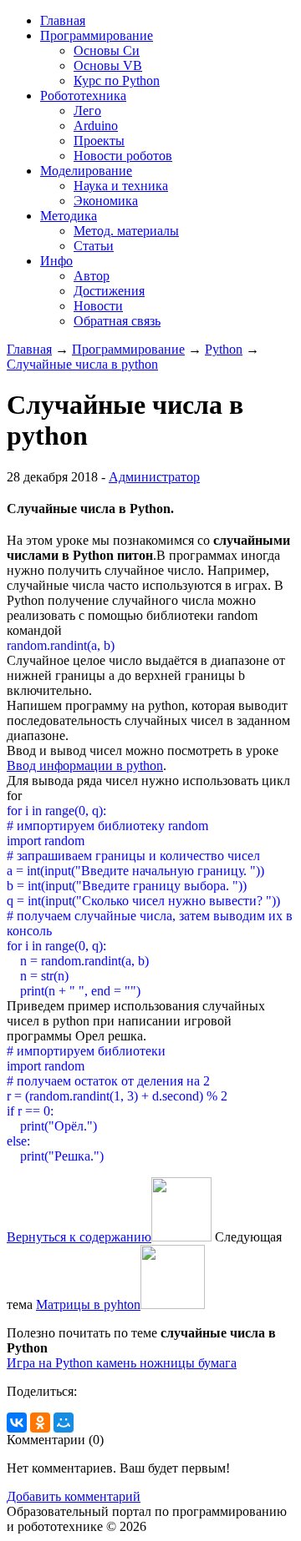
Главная (29, 349)
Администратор (154, 477)
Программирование (128, 349)
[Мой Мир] (64, 1423)
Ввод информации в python (85, 765)
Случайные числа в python (82, 364)
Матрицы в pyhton (88, 1304)
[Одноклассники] (40, 1423)
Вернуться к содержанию (79, 1237)
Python (223, 349)
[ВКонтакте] (17, 1423)
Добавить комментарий (73, 1496)
